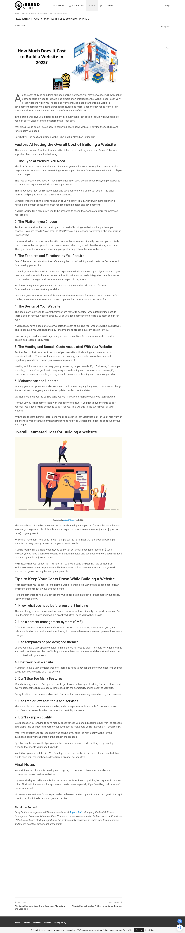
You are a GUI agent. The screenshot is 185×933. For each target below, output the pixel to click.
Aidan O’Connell (69, 520)
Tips (93, 5)
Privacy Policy (60, 923)
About (17, 923)
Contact (26, 923)
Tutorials (108, 5)
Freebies (60, 5)
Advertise (37, 923)
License (47, 923)
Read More (150, 930)
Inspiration (78, 5)
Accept (139, 930)
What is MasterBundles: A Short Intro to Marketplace (97, 906)
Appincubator (76, 812)
